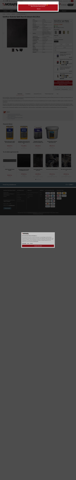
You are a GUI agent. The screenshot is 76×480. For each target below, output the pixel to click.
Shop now (38, 8)
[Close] (57, 3)
